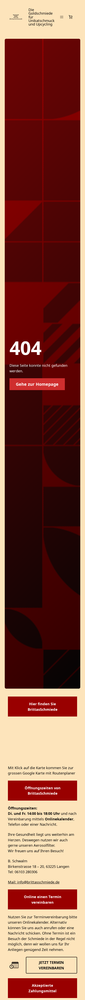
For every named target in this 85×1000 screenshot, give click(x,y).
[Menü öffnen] (61, 17)
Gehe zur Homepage (37, 384)
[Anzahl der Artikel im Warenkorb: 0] (70, 17)
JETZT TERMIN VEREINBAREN (51, 965)
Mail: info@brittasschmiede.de (34, 882)
